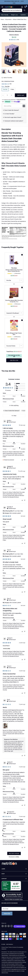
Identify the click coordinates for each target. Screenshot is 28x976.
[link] (14, 40)
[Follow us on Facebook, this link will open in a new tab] (3, 926)
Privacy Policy (5, 947)
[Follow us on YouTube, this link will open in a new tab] (11, 926)
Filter (14, 415)
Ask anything (14, 405)
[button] (22, 7)
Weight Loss (14, 15)
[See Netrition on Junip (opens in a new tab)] (17, 856)
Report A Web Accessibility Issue (14, 899)
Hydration (23, 15)
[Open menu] (2, 6)
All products (8, 19)
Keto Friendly (4, 15)
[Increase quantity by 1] (11, 95)
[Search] (24, 10)
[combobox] (12, 10)
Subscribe (7, 913)
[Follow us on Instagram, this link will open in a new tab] (6, 926)
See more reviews (14, 853)
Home (2, 19)
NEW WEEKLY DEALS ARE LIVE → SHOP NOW (14, 2)
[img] (4, 71)
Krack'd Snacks (14, 34)
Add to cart (20, 95)
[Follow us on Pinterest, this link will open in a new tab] (8, 926)
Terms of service (13, 947)
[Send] (24, 106)
